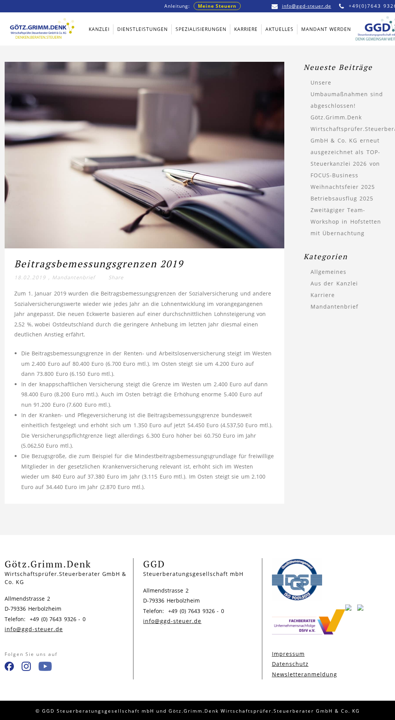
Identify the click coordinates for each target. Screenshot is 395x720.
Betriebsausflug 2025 (342, 198)
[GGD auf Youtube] (45, 668)
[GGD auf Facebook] (9, 668)
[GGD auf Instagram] (26, 668)
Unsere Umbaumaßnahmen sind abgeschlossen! (347, 94)
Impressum (288, 653)
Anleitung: (200, 6)
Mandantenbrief (73, 277)
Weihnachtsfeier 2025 (343, 186)
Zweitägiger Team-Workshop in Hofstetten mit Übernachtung (346, 221)
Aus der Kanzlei (334, 283)
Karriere (323, 295)
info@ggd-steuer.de (306, 6)
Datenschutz (290, 663)
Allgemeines (328, 271)
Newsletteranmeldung (304, 674)
